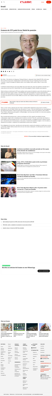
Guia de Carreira (16, 358)
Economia (3, 360)
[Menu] (1, 2)
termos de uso (12, 394)
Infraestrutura (12, 9)
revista (34, 347)
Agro (34, 364)
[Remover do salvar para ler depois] (13, 71)
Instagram (42, 350)
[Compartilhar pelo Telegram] (7, 71)
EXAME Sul (25, 354)
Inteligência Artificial (3, 368)
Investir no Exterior (25, 364)
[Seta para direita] (49, 9)
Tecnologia (10, 355)
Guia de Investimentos (17, 355)
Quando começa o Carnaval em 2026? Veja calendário (13, 228)
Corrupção (15, 131)
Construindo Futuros (25, 359)
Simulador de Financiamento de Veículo (18, 375)
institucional (6, 394)
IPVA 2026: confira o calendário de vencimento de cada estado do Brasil (17, 224)
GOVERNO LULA (39, 9)
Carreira (2, 358)
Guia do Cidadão (4, 9)
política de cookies (18, 394)
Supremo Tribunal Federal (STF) (40, 131)
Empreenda (35, 366)
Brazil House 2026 (25, 352)
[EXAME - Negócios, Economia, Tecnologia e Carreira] (26, 2)
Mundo (9, 344)
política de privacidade (27, 394)
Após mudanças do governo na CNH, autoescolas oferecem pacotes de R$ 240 (18, 221)
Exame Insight (2, 365)
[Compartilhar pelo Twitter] (9, 71)
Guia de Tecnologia (17, 352)
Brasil (3, 6)
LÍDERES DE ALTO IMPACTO (3, 353)
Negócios (2, 373)
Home (2, 28)
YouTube (42, 346)
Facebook (42, 352)
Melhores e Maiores (25, 381)
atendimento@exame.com (46, 363)
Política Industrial (25, 374)
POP (9, 363)
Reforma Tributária (25, 348)
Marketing (10, 348)
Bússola (24, 356)
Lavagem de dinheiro (6, 133)
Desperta (35, 356)
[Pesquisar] (4, 2)
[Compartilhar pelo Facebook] (3, 71)
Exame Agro (9, 353)
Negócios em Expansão (25, 388)
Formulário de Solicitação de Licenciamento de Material (46, 370)
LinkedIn (42, 348)
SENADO (44, 9)
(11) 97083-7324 (45, 375)
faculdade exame (35, 345)
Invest (2, 371)
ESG (1, 362)
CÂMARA (33, 9)
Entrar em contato (44, 356)
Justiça (30, 131)
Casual (9, 346)
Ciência (9, 360)
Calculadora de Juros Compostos (17, 370)
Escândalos (20, 131)
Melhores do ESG (25, 385)
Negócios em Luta (25, 371)
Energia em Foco (26, 361)
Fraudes (26, 131)
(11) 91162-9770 (45, 358)
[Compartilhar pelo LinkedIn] (5, 71)
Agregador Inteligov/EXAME (24, 9)
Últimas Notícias (2, 349)
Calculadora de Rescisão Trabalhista (17, 366)
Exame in (35, 352)
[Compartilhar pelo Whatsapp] (1, 71)
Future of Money (10, 358)
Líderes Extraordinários (26, 368)
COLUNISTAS (3, 375)
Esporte (9, 350)
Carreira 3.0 (35, 354)
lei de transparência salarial (37, 394)
